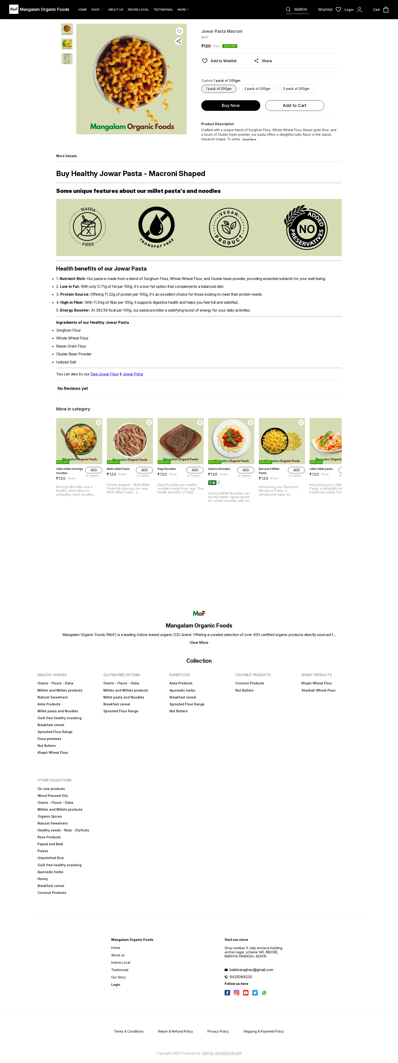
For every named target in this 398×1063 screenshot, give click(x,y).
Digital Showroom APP (222, 1053)
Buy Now (231, 105)
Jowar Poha (133, 374)
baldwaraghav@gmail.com (251, 970)
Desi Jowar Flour (105, 374)
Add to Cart (295, 105)
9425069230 (241, 977)
